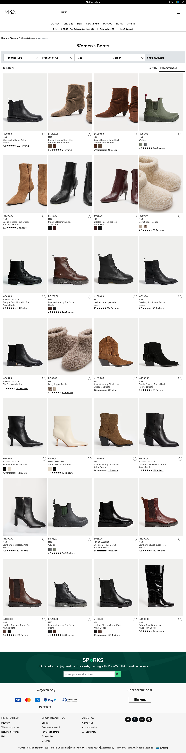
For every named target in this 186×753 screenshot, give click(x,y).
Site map (46, 741)
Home (4, 38)
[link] (177, 2)
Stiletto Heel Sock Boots (15, 464)
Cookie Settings (145, 747)
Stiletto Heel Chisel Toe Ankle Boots (59, 223)
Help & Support (126, 29)
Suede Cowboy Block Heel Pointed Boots (152, 385)
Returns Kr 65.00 (107, 29)
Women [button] (55, 23)
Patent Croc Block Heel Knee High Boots (150, 626)
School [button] (107, 23)
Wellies (142, 140)
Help (3, 736)
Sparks (45, 723)
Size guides (47, 736)
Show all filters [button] (155, 57)
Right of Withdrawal (126, 747)
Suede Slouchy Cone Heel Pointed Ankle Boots (61, 141)
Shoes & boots (28, 38)
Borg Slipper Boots (148, 222)
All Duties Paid (93, 2)
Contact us (87, 723)
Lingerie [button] (68, 23)
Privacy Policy (77, 747)
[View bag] (178, 12)
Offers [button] (131, 23)
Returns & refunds (10, 732)
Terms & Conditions (59, 747)
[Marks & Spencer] (10, 12)
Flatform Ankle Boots (13, 384)
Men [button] (79, 23)
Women (14, 38)
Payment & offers (50, 732)
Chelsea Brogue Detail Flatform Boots (105, 546)
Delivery (5, 723)
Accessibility (107, 747)
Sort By (153, 68)
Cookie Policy (93, 747)
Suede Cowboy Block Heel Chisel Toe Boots (107, 385)
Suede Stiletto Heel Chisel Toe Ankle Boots (16, 223)
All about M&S (89, 732)
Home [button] (119, 23)
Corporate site (89, 727)
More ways (45, 706)
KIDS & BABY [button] (92, 23)
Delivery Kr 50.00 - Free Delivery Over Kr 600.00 (73, 29)
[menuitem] (55, 24)
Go (117, 674)
